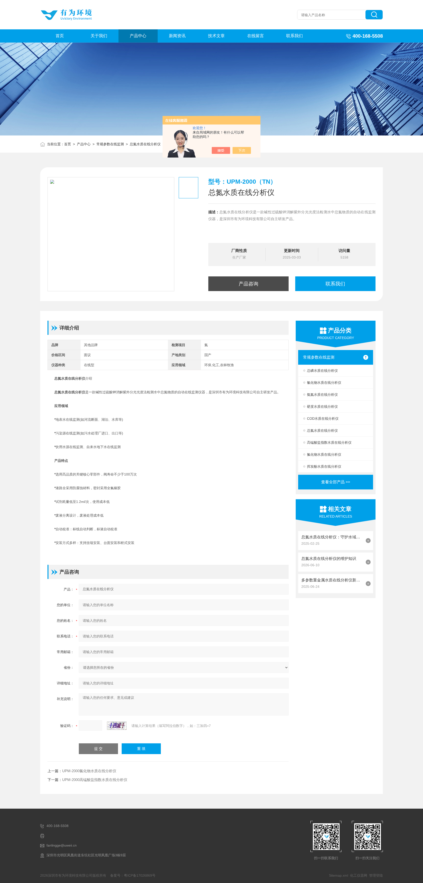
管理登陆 (376, 875)
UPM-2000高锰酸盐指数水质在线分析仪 (94, 780)
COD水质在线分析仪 (323, 418)
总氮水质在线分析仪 (145, 144)
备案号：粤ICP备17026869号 (132, 875)
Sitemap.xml (338, 875)
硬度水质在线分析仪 (322, 406)
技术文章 (216, 36)
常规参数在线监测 (110, 144)
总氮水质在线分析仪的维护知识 (328, 558)
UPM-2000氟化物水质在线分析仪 (89, 771)
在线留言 (255, 36)
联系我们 (294, 36)
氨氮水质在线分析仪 (322, 394)
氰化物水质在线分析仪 (324, 383)
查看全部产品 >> (335, 482)
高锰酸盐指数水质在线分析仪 (329, 442)
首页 (60, 36)
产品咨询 (248, 283)
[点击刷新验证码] (117, 726)
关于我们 (99, 36)
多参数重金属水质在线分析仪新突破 (332, 580)
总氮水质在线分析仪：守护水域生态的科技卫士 (332, 537)
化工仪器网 (358, 875)
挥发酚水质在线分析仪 (324, 466)
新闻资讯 (177, 36)
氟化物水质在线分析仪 (324, 454)
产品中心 (138, 36)
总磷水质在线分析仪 (322, 371)
